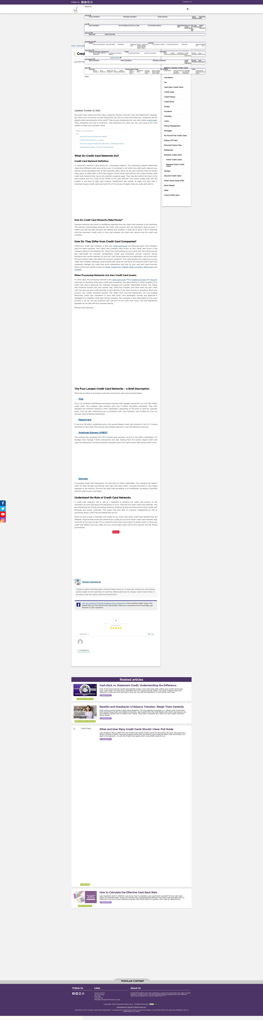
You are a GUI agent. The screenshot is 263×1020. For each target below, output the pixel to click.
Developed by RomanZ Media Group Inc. (131, 1007)
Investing (167, 116)
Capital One (116, 267)
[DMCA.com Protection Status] (154, 1004)
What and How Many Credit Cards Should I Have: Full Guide (136, 729)
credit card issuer (120, 246)
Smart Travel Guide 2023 (174, 181)
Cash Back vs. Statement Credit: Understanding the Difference (138, 685)
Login (152, 634)
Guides (167, 106)
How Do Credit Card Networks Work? (93, 136)
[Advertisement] (115, 201)
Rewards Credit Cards (173, 155)
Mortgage (168, 131)
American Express (138, 280)
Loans (166, 121)
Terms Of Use (99, 994)
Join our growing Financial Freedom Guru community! (104, 603)
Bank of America (136, 267)
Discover (153, 280)
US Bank (77, 270)
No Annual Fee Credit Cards (175, 135)
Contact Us (187, 2)
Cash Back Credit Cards (173, 87)
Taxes (166, 190)
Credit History (169, 97)
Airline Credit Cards (174, 160)
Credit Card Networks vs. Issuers (92, 140)
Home (73, 45)
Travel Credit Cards (171, 195)
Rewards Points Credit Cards (175, 165)
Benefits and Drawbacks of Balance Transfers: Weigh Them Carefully (142, 706)
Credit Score (169, 102)
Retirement (168, 150)
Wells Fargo (148, 267)
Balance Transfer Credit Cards (85, 721)
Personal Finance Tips (173, 145)
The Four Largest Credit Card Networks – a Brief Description (102, 143)
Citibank (125, 267)
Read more (106, 695)
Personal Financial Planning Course (107, 999)
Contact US (98, 998)
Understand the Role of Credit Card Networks (96, 147)
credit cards (152, 120)
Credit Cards (81, 45)
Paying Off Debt (170, 140)
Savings (167, 171)
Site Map (97, 996)
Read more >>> (160, 996)
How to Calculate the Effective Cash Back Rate (128, 892)
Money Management (172, 126)
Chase (107, 267)
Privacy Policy (99, 993)
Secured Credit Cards (172, 176)
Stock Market (169, 185)
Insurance (168, 111)
